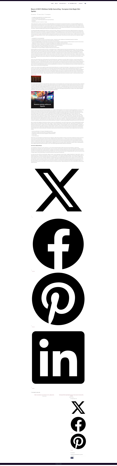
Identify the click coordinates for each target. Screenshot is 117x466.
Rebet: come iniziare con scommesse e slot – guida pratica (44, 394)
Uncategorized (48, 14)
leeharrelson (34, 14)
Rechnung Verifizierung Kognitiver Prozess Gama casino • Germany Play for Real (71, 395)
